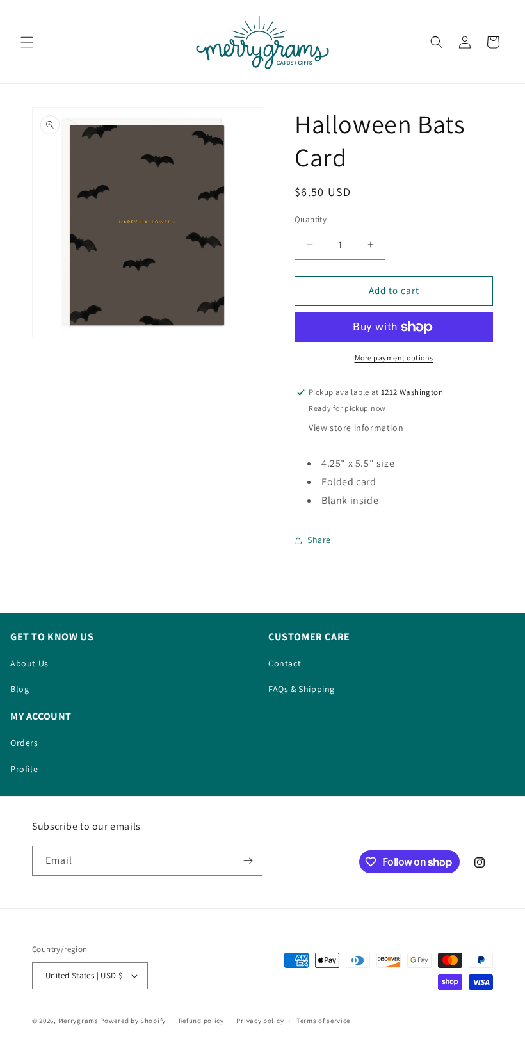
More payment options (394, 357)
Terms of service (323, 1020)
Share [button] (319, 539)
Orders (24, 742)
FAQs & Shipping (301, 689)
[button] (27, 42)
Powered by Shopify (133, 1020)
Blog (19, 689)
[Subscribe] (248, 861)
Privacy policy (260, 1020)
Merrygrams (78, 1020)
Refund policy (201, 1020)
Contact (284, 663)
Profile (24, 769)
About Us (29, 663)
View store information (356, 427)
